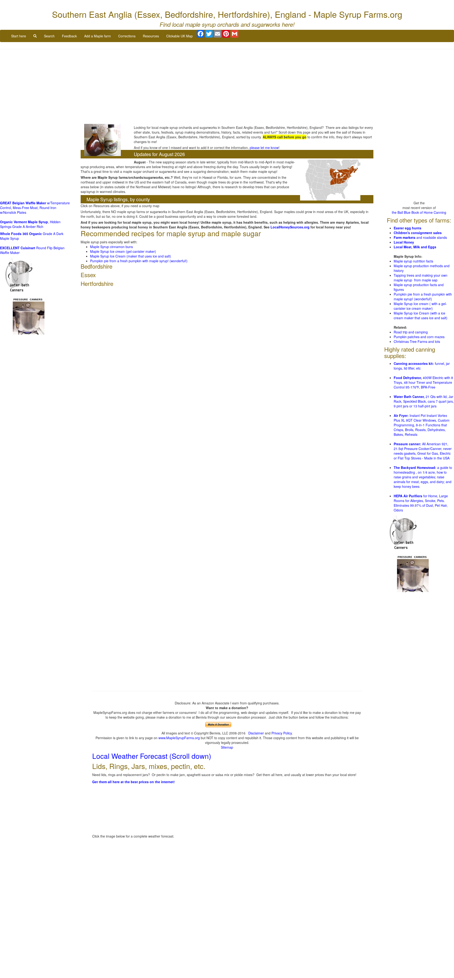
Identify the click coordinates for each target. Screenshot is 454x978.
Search (49, 36)
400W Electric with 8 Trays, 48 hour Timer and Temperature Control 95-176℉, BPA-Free (423, 382)
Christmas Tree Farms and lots (417, 341)
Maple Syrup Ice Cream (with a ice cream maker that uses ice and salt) (420, 315)
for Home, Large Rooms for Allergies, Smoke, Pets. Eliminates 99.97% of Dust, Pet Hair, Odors (421, 502)
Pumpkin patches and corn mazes (419, 336)
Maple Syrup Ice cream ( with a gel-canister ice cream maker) (420, 306)
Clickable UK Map (179, 36)
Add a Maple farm (97, 36)
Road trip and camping (411, 332)
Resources (151, 36)
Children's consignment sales (418, 232)
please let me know (264, 147)
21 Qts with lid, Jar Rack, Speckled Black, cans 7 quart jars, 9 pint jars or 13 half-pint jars (424, 401)
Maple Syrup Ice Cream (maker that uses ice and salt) (130, 256)
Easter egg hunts (407, 228)
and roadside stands (420, 237)
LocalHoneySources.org (290, 227)
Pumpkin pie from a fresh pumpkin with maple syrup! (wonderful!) (139, 260)
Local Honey (404, 242)
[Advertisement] (227, 87)
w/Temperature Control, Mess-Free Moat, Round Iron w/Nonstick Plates (35, 208)
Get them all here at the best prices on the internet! (133, 781)
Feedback (69, 36)
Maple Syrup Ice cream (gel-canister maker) (123, 251)
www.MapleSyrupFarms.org (179, 737)
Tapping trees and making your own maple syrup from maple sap (420, 277)
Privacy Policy (281, 733)
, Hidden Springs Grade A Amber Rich (30, 224)
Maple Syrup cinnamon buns (111, 246)
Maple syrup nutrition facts (413, 261)
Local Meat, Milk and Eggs (415, 246)
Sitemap (227, 747)
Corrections (126, 36)
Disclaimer (256, 733)
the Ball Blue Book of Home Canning (419, 212)
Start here (18, 36)
